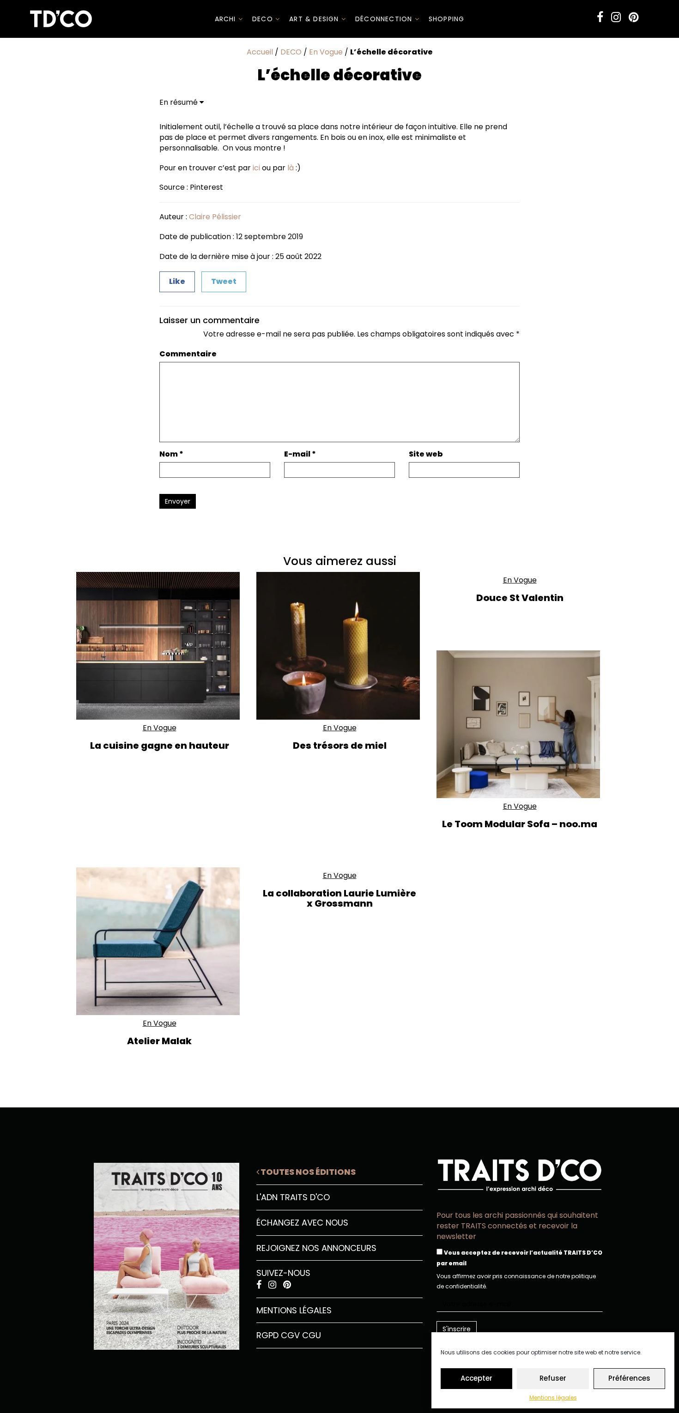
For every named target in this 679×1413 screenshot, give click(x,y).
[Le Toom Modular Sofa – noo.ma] (519, 724)
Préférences (629, 1378)
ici (256, 167)
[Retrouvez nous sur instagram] (616, 17)
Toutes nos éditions (307, 1172)
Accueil (260, 52)
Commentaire (188, 354)
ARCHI (226, 19)
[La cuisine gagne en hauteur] (159, 646)
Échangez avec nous (302, 1222)
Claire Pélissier (215, 216)
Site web (426, 454)
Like (177, 281)
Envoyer (177, 501)
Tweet (223, 281)
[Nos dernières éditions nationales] (159, 1253)
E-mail (300, 454)
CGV (290, 1335)
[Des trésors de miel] (339, 646)
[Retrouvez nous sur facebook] (600, 17)
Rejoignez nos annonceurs (316, 1248)
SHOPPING (447, 19)
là (290, 167)
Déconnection (385, 19)
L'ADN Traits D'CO (293, 1197)
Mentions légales (553, 1397)
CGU (311, 1335)
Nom (171, 454)
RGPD (267, 1335)
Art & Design (315, 19)
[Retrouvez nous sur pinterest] (633, 17)
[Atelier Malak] (159, 941)
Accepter (476, 1378)
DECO (263, 19)
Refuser (553, 1378)
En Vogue (326, 52)
